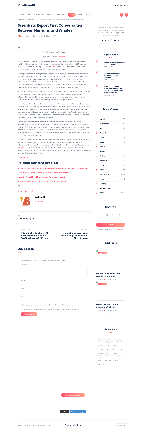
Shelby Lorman (102, 364)
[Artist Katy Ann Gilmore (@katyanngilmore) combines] (30, 384)
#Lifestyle (119, 342)
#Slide (114, 345)
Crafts (102, 137)
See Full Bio (39, 202)
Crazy (80, 15)
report (55, 67)
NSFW (88, 15)
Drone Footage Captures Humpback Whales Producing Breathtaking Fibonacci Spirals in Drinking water (53, 168)
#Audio (100, 338)
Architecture (38, 15)
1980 (120, 349)
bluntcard (100, 353)
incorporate (21, 148)
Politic (102, 179)
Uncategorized (105, 188)
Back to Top (122, 425)
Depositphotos (62, 56)
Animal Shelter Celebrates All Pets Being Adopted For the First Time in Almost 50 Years (34, 235)
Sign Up (110, 224)
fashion (115, 353)
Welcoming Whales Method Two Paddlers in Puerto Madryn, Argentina (42, 177)
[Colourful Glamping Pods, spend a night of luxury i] (115, 384)
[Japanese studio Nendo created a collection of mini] (30, 400)
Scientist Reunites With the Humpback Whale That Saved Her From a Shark (43, 173)
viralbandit (25, 36)
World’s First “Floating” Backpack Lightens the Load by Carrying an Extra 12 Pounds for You (114, 89)
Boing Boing (25, 157)
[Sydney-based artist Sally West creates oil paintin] (115, 400)
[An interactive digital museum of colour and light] (59, 384)
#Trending (100, 349)
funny (99, 357)
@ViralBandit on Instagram (73, 395)
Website (23, 297)
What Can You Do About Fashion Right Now (108, 275)
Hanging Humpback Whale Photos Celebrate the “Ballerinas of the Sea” (42, 181)
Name (23, 280)
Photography (61, 15)
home (99, 360)
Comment (25, 264)
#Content (108, 338)
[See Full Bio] (45, 201)
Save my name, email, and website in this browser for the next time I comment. (48, 305)
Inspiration (103, 161)
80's (114, 349)
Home (22, 15)
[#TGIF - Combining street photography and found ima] (59, 400)
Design (102, 151)
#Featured (118, 338)
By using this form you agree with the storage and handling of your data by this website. (51, 309)
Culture (102, 147)
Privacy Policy (120, 229)
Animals (49, 15)
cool (108, 353)
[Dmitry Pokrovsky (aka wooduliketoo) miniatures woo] (87, 400)
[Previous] (109, 315)
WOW (72, 15)
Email (23, 289)
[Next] (112, 315)
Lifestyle (103, 165)
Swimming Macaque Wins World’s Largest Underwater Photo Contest (74, 235)
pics (116, 360)
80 (108, 349)
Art (29, 15)
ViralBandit (27, 5)
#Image (100, 342)
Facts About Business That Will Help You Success (112, 75)
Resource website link (25, 191)
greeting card (108, 357)
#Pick (107, 345)
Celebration (104, 133)
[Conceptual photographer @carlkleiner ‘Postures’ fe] (87, 384)
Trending (103, 184)
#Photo (100, 345)
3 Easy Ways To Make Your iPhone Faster (114, 63)
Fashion (102, 156)
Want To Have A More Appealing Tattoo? (107, 306)
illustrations (108, 360)
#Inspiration (109, 342)
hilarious (118, 357)
